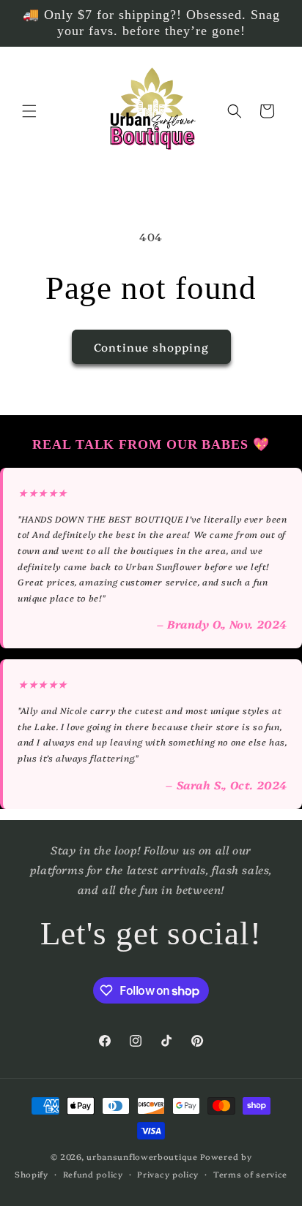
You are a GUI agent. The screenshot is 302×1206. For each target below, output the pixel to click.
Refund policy (93, 1174)
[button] (29, 111)
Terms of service (250, 1174)
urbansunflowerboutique (141, 1156)
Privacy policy (168, 1174)
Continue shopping (151, 346)
